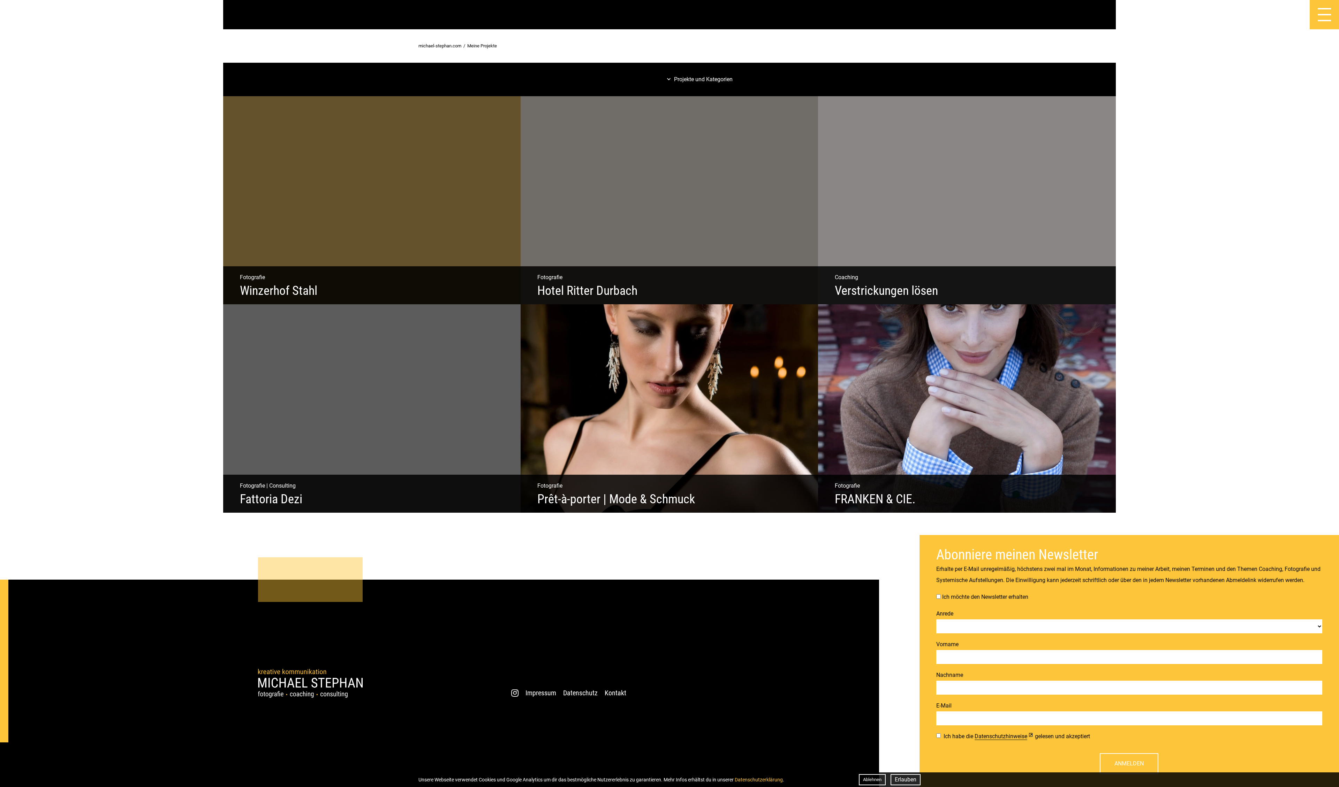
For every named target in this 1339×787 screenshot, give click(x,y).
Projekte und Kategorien (703, 79)
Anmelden (1129, 763)
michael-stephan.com (439, 45)
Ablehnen (872, 779)
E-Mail (944, 705)
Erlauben (905, 779)
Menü (1285, 14)
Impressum (540, 693)
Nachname (949, 675)
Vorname (947, 644)
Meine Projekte (482, 45)
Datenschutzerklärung (759, 779)
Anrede (944, 613)
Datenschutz (580, 693)
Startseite (14, 14)
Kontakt (615, 693)
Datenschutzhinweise (1001, 736)
